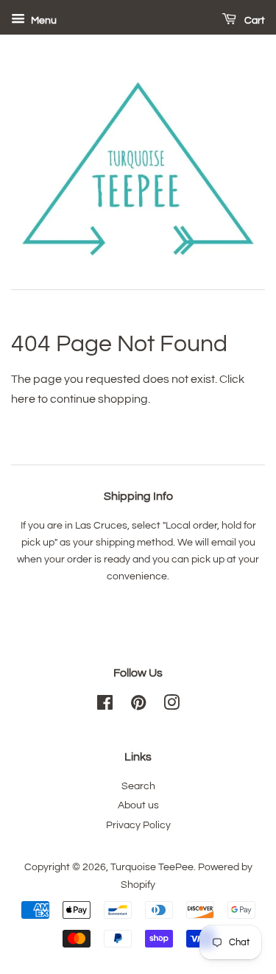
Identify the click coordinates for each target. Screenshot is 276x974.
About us (138, 805)
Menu (43, 20)
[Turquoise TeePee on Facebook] (104, 706)
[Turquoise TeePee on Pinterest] (138, 706)
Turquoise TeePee (152, 867)
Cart (253, 20)
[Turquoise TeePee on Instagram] (171, 706)
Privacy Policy (138, 825)
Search (138, 786)
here (23, 399)
